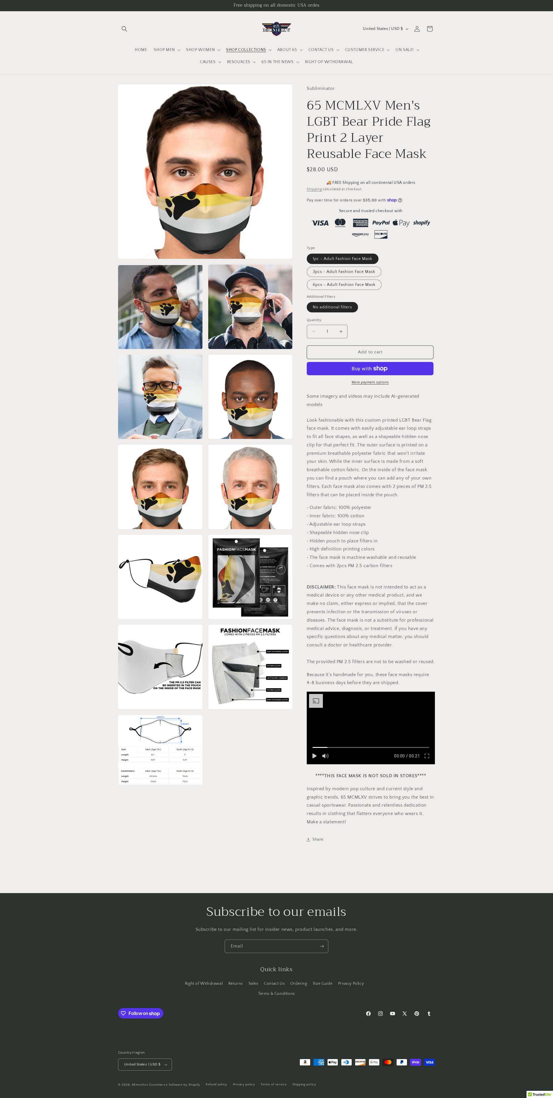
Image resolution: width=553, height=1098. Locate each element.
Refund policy (216, 1084)
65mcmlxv (140, 1084)
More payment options (370, 382)
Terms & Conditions (276, 993)
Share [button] (318, 839)
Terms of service (274, 1084)
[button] (124, 28)
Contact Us (274, 983)
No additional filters (332, 307)
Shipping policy (304, 1084)
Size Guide (322, 983)
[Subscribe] (321, 946)
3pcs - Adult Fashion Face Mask (344, 271)
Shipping (314, 189)
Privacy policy (244, 1084)
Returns (235, 983)
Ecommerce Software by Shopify (174, 1084)
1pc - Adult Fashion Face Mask (342, 258)
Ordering (298, 983)
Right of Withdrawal (204, 983)
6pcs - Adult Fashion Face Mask (344, 284)
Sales (253, 983)
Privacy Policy (351, 983)
